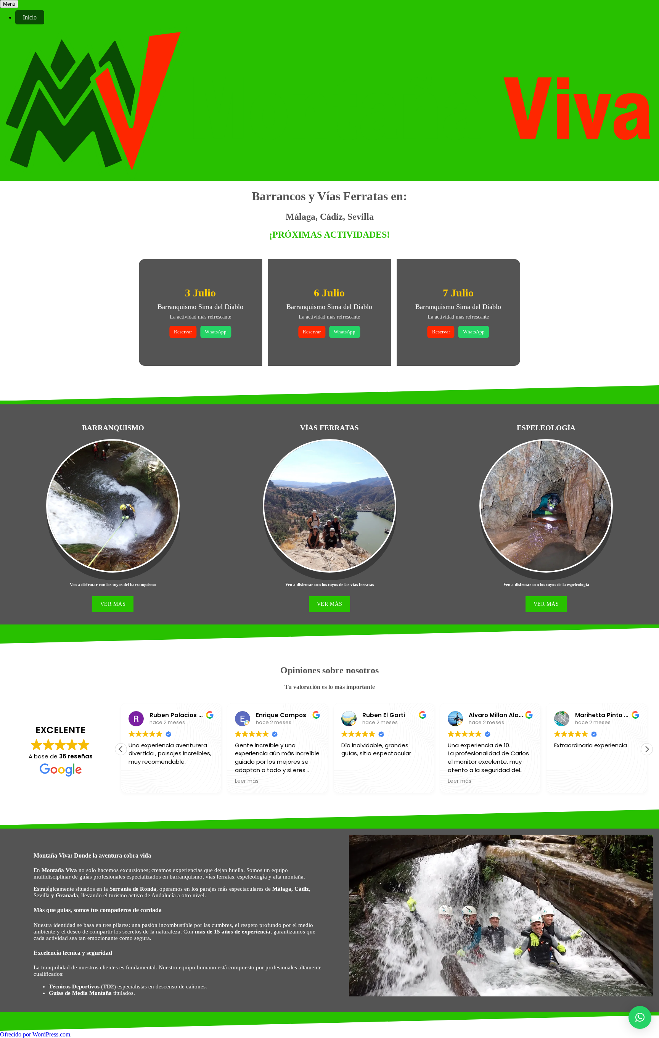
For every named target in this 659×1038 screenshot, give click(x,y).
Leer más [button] (247, 781)
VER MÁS (113, 604)
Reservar (183, 332)
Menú (9, 4)
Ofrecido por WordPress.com (35, 1034)
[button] (647, 749)
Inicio (30, 17)
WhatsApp (216, 332)
